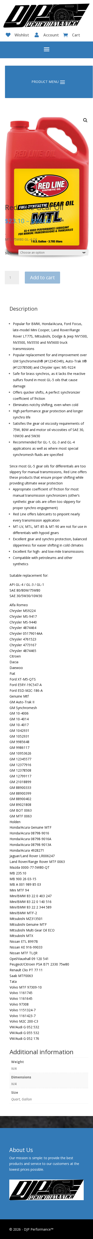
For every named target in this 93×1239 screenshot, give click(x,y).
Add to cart (42, 277)
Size (8, 253)
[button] (85, 120)
